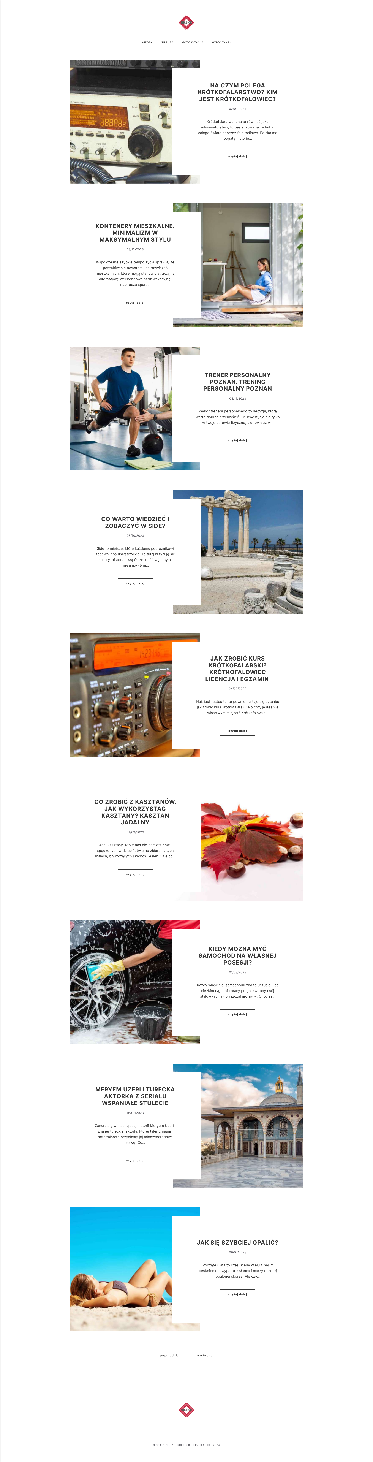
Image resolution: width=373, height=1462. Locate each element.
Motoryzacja (192, 42)
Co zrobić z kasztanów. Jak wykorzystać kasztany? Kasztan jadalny (135, 812)
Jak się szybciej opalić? (237, 1242)
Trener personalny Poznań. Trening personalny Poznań (237, 381)
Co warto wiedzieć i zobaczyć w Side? (135, 522)
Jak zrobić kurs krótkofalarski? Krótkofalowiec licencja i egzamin (237, 668)
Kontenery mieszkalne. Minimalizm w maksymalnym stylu (135, 232)
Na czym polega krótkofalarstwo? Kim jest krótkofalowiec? (238, 92)
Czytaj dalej (237, 156)
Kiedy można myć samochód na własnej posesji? (238, 955)
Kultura (167, 42)
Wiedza (147, 42)
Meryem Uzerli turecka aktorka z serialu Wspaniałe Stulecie (135, 1096)
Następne (205, 1355)
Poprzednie (169, 1355)
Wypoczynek (221, 42)
